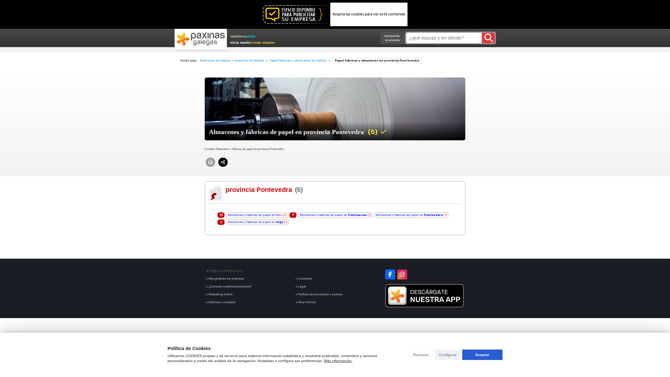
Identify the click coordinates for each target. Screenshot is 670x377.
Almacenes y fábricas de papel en (333, 215)
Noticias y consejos (222, 302)
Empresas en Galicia (215, 60)
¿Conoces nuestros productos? (230, 286)
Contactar (305, 278)
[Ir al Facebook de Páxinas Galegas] (390, 274)
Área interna (307, 302)
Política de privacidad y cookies (320, 294)
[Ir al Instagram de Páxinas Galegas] (402, 274)
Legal (302, 286)
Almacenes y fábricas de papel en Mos (255, 215)
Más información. (338, 361)
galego (250, 36)
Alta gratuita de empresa (226, 278)
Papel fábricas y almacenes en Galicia (298, 60)
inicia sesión (240, 43)
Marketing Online (221, 294)
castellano (237, 36)
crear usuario (264, 43)
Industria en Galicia (249, 60)
